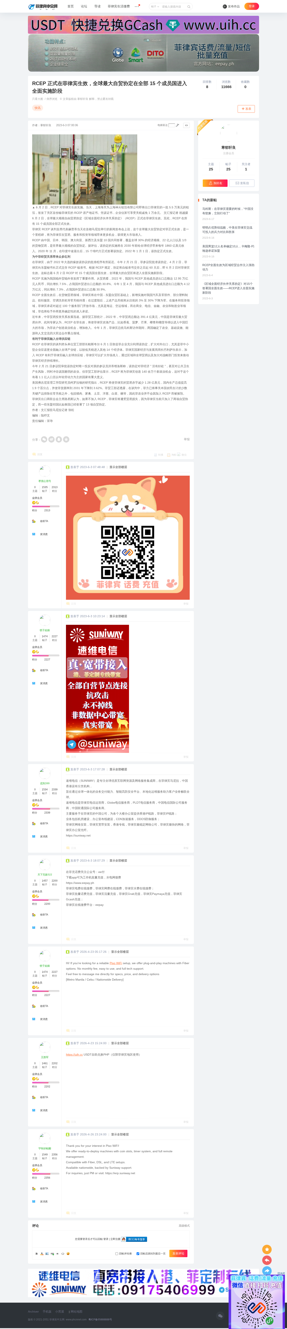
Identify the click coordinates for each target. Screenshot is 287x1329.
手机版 (47, 1311)
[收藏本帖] (267, 1249)
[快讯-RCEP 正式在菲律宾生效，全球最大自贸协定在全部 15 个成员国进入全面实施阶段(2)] (128, 538)
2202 (55, 1063)
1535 (45, 487)
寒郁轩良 (45, 125)
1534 (45, 789)
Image (47, 1253)
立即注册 (115, 1239)
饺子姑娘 (45, 630)
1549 (45, 1154)
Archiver (33, 1311)
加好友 (217, 183)
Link (52, 1253)
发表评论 (178, 1253)
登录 (252, 6)
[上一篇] (267, 1260)
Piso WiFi (116, 963)
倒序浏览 (51, 98)
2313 (55, 487)
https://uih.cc (74, 1054)
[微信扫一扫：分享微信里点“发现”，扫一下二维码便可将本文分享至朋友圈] (44, 439)
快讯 (38, 108)
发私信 (244, 183)
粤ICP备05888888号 (100, 1319)
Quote (57, 1253)
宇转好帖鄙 (44, 1148)
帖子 (153, 6)
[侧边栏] (186, 125)
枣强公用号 (44, 481)
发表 (248, 108)
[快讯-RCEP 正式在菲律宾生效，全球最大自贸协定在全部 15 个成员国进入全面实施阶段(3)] (97, 689)
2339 (55, 789)
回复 (39, 454)
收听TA (44, 521)
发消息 (44, 534)
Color (42, 1253)
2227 (55, 636)
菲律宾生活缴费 (119, 6)
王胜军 (45, 1057)
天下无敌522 (45, 874)
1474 (45, 636)
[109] (228, 133)
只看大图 (37, 98)
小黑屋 (59, 1311)
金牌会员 (37, 498)
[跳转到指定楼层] (177, 125)
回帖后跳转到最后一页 (153, 1253)
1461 (45, 1063)
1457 (45, 880)
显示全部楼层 (118, 467)
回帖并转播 (125, 1253)
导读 (97, 6)
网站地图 (76, 1311)
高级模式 (184, 1225)
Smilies (68, 1253)
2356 (55, 1154)
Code (63, 1253)
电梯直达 (163, 125)
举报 (187, 439)
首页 (70, 6)
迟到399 (45, 783)
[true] (189, 6)
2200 (55, 880)
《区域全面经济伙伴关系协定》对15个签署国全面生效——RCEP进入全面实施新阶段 (228, 288)
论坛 (84, 6)
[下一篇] (267, 1271)
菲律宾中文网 (57, 1319)
